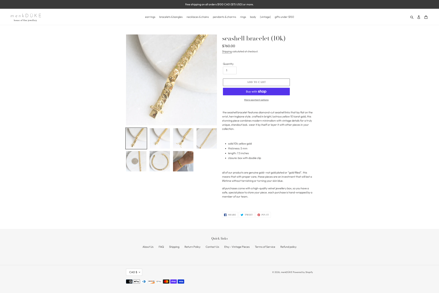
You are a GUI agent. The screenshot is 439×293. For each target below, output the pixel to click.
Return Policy (192, 246)
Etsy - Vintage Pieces (237, 246)
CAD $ (133, 272)
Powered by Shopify (303, 272)
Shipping (227, 51)
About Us (148, 246)
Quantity (228, 63)
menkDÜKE (286, 272)
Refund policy (288, 246)
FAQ (161, 246)
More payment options (256, 99)
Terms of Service (265, 246)
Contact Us (212, 246)
